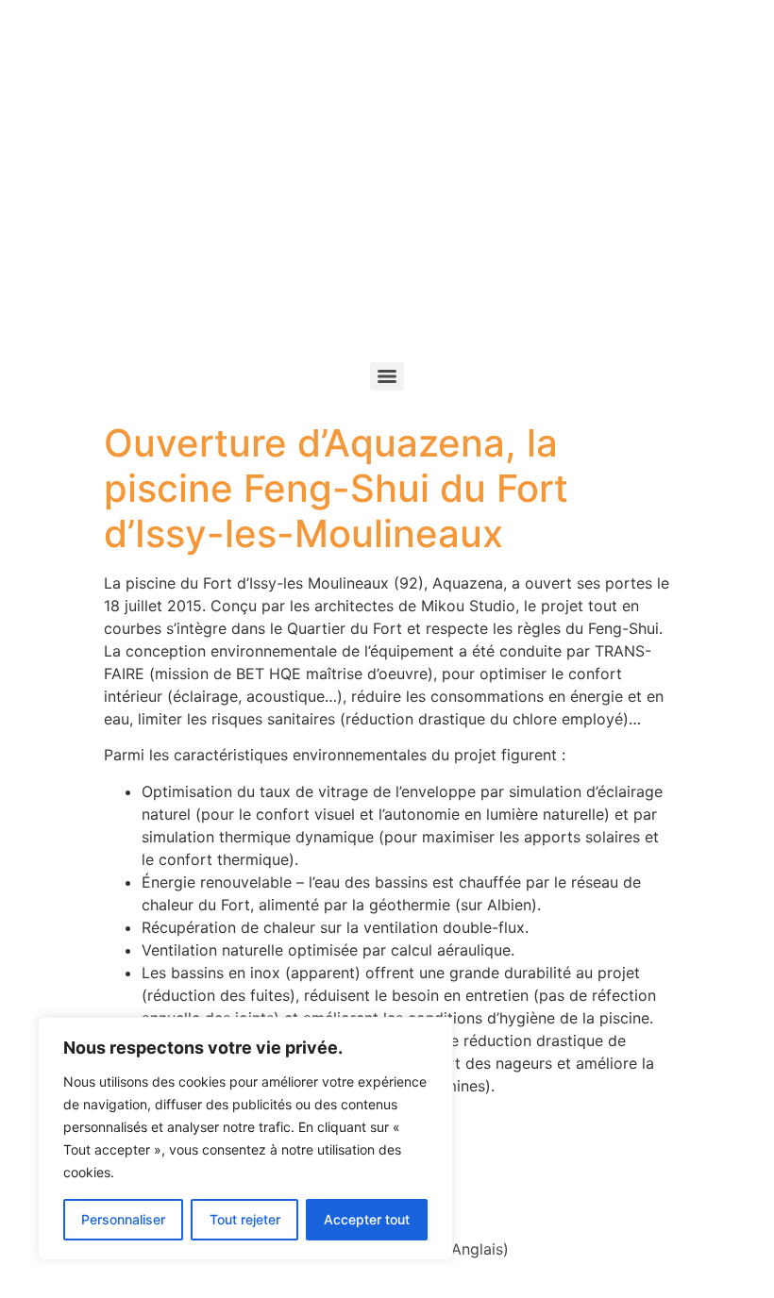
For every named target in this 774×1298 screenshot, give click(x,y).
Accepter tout (367, 1219)
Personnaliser (123, 1219)
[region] (245, 1138)
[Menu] (387, 376)
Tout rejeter (245, 1219)
